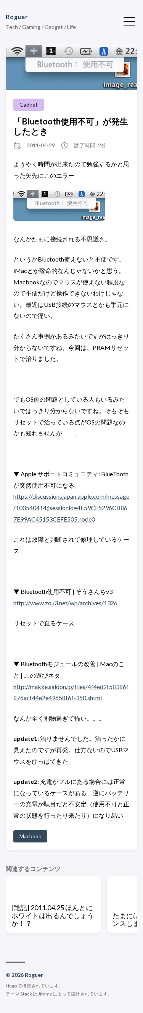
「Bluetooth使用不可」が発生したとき (70, 126)
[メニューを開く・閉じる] (129, 20)
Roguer (17, 16)
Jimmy (45, 994)
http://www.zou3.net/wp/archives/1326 (65, 602)
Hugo (11, 986)
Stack (26, 994)
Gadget (28, 104)
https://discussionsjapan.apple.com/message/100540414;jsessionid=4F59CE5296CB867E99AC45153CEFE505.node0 (71, 507)
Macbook (30, 836)
